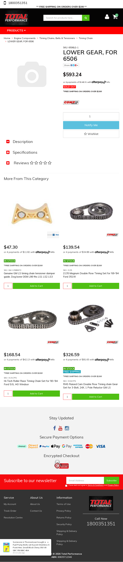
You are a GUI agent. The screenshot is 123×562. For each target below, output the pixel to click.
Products (15, 30)
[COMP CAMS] (112, 235)
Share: (67, 65)
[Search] (86, 18)
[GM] (53, 235)
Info (108, 82)
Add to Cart (36, 285)
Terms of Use (64, 504)
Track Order (10, 510)
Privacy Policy (113, 485)
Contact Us (36, 510)
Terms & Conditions (96, 485)
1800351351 (17, 3)
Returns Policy (64, 517)
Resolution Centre (13, 517)
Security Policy (64, 524)
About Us (35, 504)
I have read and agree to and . (93, 485)
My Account (10, 504)
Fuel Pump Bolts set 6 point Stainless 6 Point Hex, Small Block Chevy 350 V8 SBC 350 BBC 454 (31, 547)
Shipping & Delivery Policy (67, 533)
